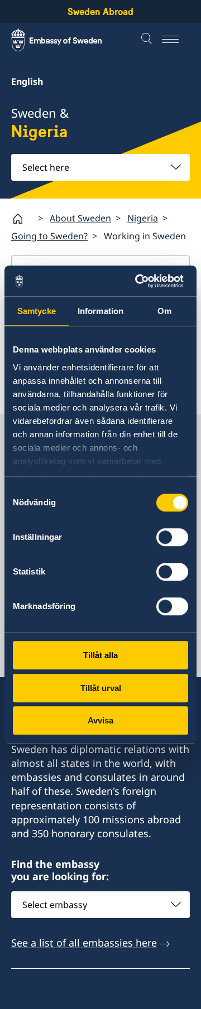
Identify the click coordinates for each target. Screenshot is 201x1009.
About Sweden (80, 218)
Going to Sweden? (49, 236)
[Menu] (176, 39)
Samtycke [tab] (36, 311)
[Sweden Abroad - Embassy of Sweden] (67, 40)
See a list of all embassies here (84, 942)
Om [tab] (164, 311)
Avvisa (100, 720)
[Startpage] (22, 218)
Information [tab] (100, 311)
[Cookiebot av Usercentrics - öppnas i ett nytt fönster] (141, 281)
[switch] (172, 537)
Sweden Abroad (100, 11)
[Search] (148, 39)
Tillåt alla (100, 655)
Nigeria (142, 218)
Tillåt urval (100, 688)
